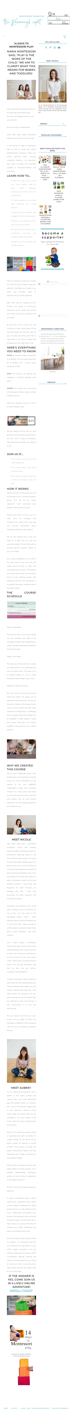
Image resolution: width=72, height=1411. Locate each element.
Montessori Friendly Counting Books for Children (45, 219)
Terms (6, 1408)
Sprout (51, 336)
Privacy (14, 1408)
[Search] (64, 124)
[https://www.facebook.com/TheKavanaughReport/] (46, 47)
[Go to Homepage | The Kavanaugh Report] (36, 30)
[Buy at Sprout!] (52, 369)
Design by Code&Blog (60, 1408)
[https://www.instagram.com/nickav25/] (54, 47)
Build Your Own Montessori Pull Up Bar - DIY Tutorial (59, 172)
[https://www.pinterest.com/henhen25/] (50, 47)
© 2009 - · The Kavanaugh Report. (35, 1408)
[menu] (3, 35)
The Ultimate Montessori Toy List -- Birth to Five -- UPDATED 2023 (45, 172)
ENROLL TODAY (21, 1290)
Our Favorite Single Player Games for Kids (58, 196)
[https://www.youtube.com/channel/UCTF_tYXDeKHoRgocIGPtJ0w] (58, 47)
